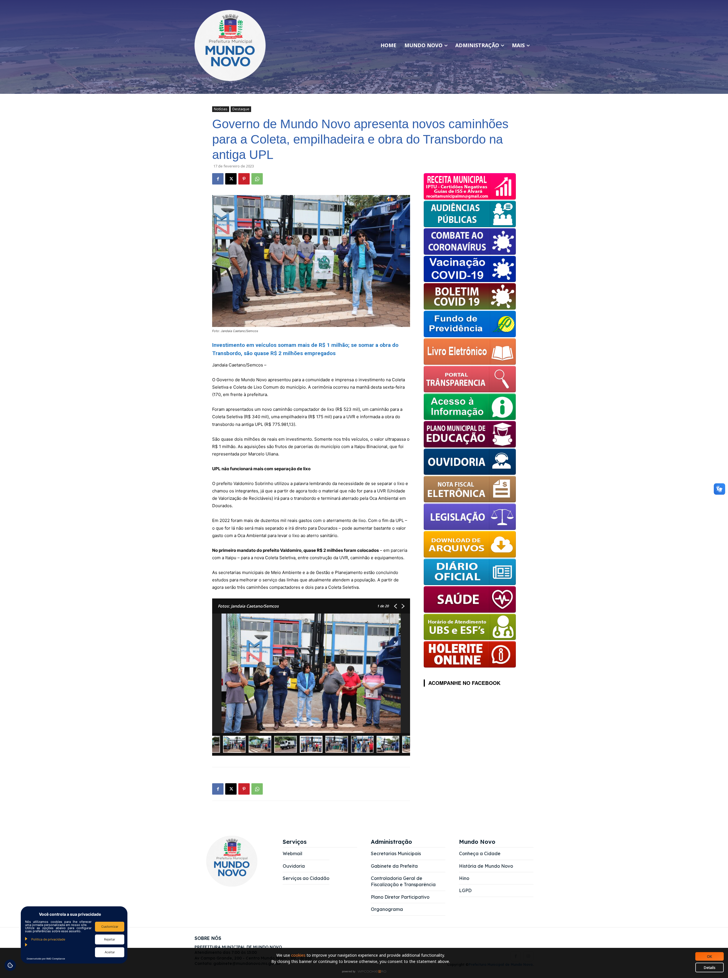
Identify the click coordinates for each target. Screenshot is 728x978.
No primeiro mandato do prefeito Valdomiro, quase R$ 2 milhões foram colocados (295, 550)
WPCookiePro (365, 971)
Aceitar (110, 952)
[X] (231, 179)
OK (709, 956)
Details (709, 967)
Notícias (221, 108)
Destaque (240, 108)
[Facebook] (218, 179)
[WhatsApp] (257, 179)
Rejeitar (109, 939)
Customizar (109, 927)
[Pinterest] (244, 179)
